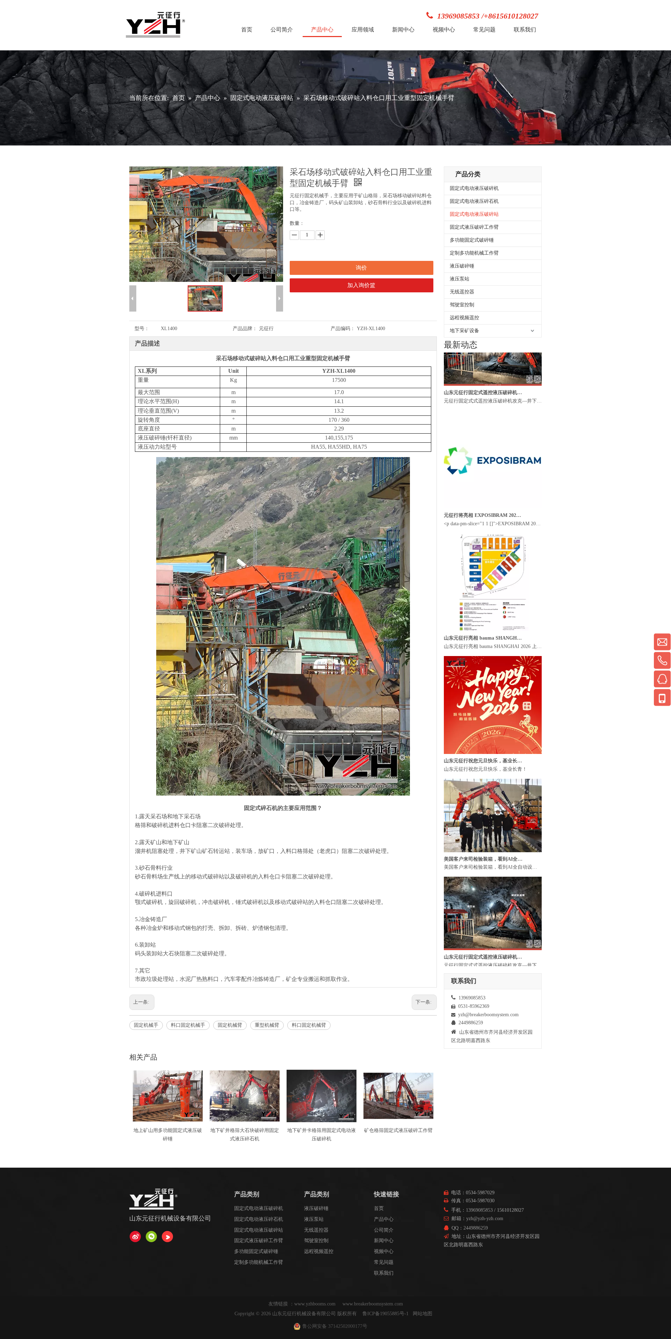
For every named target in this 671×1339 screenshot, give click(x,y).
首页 (379, 1208)
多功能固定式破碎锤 (472, 240)
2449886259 (475, 1228)
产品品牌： (245, 328)
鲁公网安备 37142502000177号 (334, 1326)
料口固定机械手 (188, 1025)
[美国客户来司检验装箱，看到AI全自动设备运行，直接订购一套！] (493, 876)
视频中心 (384, 1251)
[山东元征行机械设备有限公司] (135, 1236)
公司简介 (384, 1230)
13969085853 (479, 1210)
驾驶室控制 (462, 304)
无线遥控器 (462, 291)
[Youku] (167, 1236)
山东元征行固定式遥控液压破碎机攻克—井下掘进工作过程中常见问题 (483, 418)
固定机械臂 (230, 1025)
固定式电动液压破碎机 (474, 188)
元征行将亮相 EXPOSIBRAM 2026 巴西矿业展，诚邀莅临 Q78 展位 (483, 541)
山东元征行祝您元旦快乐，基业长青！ (483, 786)
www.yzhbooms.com (315, 1303)
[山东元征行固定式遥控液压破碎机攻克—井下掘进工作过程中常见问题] (493, 410)
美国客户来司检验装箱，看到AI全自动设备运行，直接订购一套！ (483, 885)
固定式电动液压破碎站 (474, 214)
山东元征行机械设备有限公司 (304, 1313)
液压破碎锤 (462, 266)
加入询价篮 (361, 285)
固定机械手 (146, 1025)
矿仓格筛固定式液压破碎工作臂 (321, 1130)
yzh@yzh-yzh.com (484, 1218)
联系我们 (384, 1273)
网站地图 (422, 1313)
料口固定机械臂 (309, 1025)
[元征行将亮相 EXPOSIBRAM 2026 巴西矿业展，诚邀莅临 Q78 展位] (493, 532)
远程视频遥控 (464, 317)
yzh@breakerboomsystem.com (488, 1014)
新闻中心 (384, 1240)
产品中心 (384, 1219)
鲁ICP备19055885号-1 (385, 1313)
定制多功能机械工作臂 (474, 253)
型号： (142, 328)
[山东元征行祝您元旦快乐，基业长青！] (493, 778)
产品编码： (343, 328)
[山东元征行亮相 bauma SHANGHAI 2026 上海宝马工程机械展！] (493, 655)
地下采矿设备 (464, 330)
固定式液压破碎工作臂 (474, 227)
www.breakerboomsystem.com (372, 1303)
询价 (361, 268)
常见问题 (384, 1262)
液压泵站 (459, 279)
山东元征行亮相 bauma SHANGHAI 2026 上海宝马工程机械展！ (483, 664)
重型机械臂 (267, 1025)
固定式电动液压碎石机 (474, 201)
